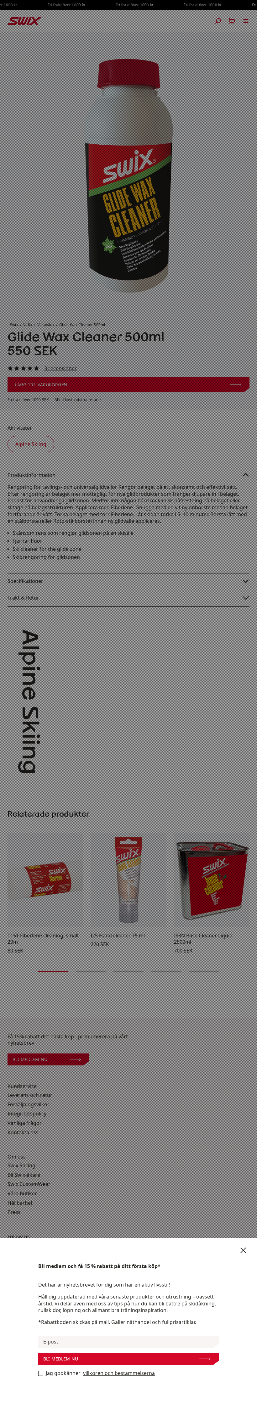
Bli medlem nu (60, 1359)
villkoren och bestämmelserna (119, 1373)
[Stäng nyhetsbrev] (243, 1250)
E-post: (51, 1341)
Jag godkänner (100, 1373)
